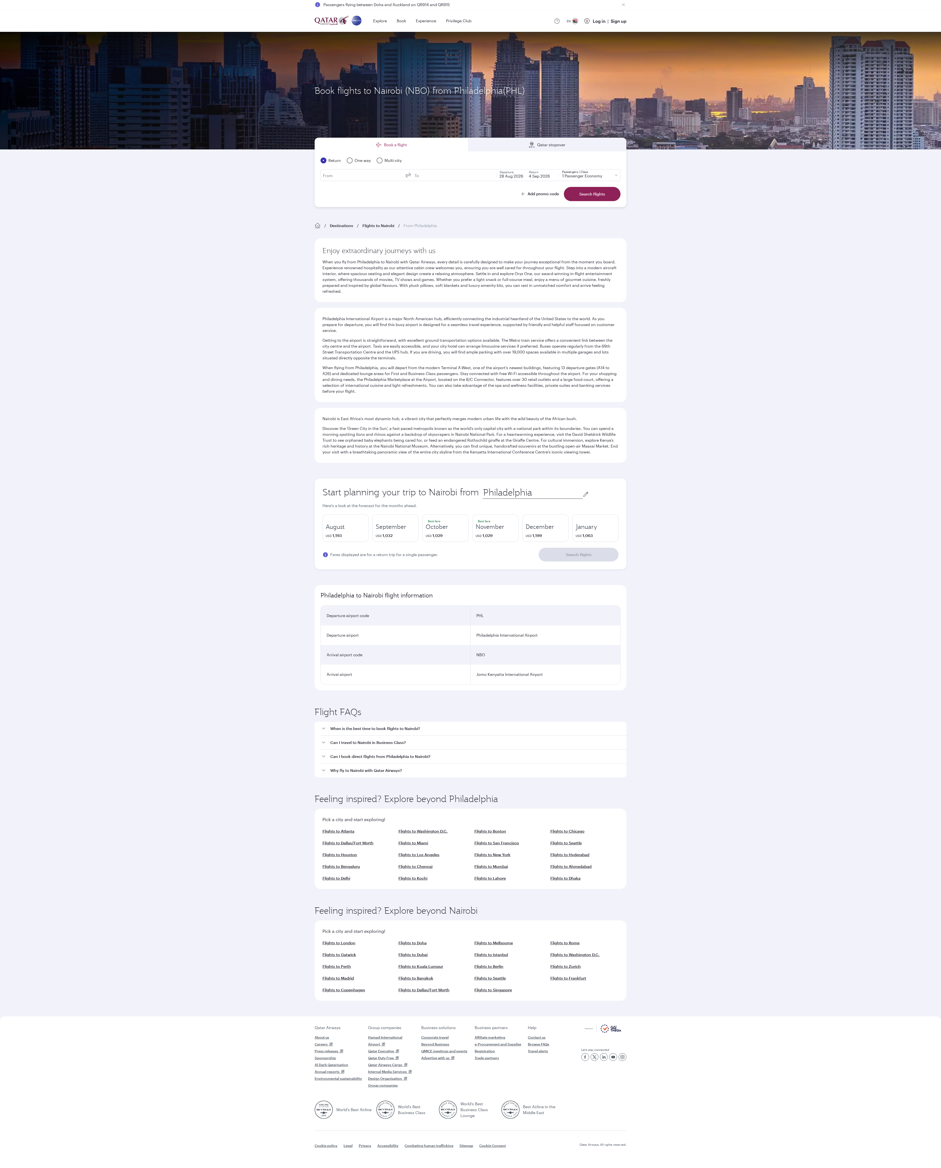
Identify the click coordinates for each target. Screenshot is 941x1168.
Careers (321, 1044)
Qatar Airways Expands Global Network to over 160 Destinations (382, 4)
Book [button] (401, 20)
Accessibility (387, 1146)
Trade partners (487, 1058)
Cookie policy (326, 1146)
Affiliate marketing (490, 1037)
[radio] (345, 528)
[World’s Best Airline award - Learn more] (324, 1110)
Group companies (384, 1027)
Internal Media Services (387, 1072)
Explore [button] (380, 20)
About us (322, 1037)
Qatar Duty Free (381, 1058)
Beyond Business (435, 1044)
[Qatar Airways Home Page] (332, 21)
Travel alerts (538, 1051)
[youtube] (613, 1057)
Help (532, 1027)
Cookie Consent (492, 1146)
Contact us (536, 1037)
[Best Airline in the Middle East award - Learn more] (510, 1110)
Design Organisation (385, 1078)
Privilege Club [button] (458, 20)
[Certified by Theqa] (603, 1031)
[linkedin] (604, 1057)
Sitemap (466, 1146)
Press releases (326, 1051)
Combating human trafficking (429, 1146)
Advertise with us (435, 1058)
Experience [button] (426, 20)
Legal (348, 1146)
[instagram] (622, 1057)
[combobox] (533, 492)
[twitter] (594, 1057)
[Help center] (557, 21)
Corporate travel (435, 1037)
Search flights (579, 554)
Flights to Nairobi (378, 225)
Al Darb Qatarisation (331, 1065)
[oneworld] (356, 21)
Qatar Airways (328, 1027)
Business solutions (438, 1027)
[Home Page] (318, 226)
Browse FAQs (538, 1044)
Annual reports (327, 1072)
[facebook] (585, 1057)
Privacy (365, 1146)
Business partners (491, 1027)
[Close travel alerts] (623, 5)
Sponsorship (325, 1058)
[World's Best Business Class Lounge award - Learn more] (448, 1110)
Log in (599, 21)
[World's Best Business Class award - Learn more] (385, 1110)
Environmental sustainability (338, 1078)
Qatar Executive (381, 1051)
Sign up (618, 21)
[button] (473, 729)
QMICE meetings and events (444, 1051)
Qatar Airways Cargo (385, 1065)
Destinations (341, 225)
